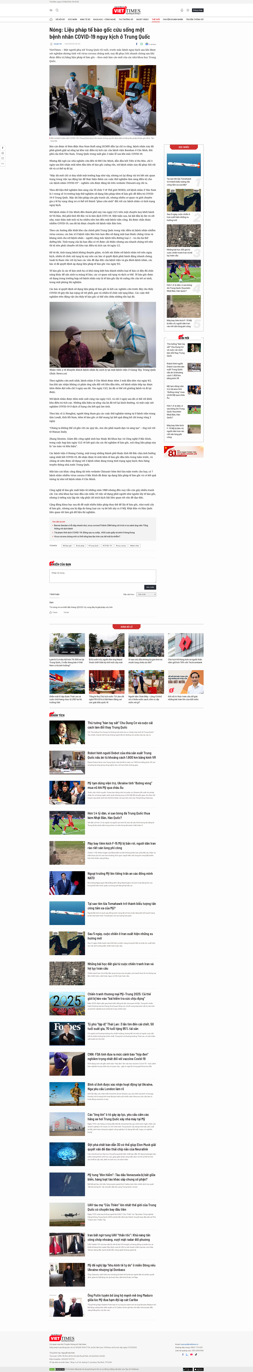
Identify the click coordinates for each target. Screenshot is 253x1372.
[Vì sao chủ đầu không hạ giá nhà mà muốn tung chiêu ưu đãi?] (146, 645)
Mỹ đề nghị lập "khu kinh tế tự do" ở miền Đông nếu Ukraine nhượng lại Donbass (121, 1267)
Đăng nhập (198, 10)
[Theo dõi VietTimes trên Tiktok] (196, 1354)
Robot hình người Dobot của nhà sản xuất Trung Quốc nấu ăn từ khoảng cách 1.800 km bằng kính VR (175, 371)
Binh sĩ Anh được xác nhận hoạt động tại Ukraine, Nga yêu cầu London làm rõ (120, 1086)
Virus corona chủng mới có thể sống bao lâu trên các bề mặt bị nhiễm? (87, 536)
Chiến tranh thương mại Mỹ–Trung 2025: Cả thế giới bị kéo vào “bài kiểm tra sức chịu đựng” (119, 996)
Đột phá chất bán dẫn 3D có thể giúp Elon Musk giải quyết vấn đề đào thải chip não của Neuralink (122, 1147)
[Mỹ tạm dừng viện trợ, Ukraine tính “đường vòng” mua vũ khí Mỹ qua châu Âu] (194, 390)
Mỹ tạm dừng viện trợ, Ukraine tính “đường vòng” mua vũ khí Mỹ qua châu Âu (176, 392)
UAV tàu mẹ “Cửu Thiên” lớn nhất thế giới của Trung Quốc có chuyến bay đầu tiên (122, 1207)
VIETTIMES (126, 10)
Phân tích (57, 715)
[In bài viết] (141, 44)
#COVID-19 (107, 546)
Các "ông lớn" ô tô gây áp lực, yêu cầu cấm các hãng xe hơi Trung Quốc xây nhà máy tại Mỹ (118, 1116)
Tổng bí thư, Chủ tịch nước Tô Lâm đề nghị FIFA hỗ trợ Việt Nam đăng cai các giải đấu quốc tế (106, 699)
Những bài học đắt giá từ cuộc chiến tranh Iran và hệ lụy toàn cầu (179, 252)
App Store (188, 1369)
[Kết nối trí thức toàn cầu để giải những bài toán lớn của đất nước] (186, 682)
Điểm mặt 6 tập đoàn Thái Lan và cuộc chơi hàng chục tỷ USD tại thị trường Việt (65, 699)
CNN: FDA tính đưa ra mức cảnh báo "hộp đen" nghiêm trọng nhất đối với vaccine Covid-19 (118, 1056)
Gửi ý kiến (150, 587)
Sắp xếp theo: (129, 594)
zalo (187, 1354)
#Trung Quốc (94, 546)
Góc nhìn (72, 19)
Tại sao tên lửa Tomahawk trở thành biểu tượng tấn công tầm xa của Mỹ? (179, 182)
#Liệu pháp (80, 546)
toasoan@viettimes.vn (189, 1344)
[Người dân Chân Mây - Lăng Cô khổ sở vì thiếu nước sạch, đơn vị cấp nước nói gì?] (146, 682)
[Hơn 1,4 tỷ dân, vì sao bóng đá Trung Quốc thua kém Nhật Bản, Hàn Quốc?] (184, 271)
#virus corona (121, 546)
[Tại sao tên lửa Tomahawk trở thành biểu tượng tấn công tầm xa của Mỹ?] (184, 165)
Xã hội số (60, 19)
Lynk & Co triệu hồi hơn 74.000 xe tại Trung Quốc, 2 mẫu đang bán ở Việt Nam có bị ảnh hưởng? (66, 662)
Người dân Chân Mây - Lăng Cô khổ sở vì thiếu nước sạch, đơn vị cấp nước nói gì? (145, 699)
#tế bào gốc (67, 546)
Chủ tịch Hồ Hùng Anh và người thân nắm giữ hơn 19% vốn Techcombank (185, 661)
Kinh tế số (85, 19)
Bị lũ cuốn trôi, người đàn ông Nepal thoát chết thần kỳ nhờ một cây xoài (106, 661)
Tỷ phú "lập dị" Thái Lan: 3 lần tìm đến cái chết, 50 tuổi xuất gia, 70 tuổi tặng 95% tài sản (121, 1026)
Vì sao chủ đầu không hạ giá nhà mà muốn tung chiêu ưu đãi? (145, 661)
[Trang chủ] (51, 19)
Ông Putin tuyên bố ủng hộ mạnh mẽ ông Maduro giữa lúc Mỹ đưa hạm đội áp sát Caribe (120, 1297)
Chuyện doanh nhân (173, 19)
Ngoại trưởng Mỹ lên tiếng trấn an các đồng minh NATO (120, 875)
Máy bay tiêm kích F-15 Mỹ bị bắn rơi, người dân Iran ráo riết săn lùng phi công (179, 323)
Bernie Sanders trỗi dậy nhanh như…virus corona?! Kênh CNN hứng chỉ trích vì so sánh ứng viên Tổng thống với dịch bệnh (101, 527)
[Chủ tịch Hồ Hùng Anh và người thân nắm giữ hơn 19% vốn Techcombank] (186, 645)
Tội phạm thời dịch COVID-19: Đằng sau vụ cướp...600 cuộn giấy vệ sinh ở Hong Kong (94, 532)
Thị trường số (126, 19)
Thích (55, 612)
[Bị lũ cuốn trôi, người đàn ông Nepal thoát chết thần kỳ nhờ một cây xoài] (107, 645)
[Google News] (150, 44)
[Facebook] (136, 44)
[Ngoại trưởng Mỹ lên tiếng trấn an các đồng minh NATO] (67, 883)
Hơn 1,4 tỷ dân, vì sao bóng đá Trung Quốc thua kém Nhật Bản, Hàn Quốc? (179, 288)
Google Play (199, 1369)
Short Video (142, 19)
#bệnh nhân (134, 546)
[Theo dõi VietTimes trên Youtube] (191, 1354)
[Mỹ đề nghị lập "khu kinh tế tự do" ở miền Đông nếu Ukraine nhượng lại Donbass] (67, 1275)
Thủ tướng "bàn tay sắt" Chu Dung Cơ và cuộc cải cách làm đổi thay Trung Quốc (176, 350)
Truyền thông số (195, 19)
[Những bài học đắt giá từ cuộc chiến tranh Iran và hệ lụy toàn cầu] (184, 235)
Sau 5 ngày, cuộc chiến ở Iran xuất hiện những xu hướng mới (178, 217)
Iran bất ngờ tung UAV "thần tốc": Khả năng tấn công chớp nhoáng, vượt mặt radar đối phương (119, 1237)
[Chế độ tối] (187, 10)
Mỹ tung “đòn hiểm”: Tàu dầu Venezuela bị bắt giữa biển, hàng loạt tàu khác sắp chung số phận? (121, 1177)
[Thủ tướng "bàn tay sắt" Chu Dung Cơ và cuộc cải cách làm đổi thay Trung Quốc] (194, 347)
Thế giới (156, 19)
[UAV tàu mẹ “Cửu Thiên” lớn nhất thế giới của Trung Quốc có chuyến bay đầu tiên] (67, 1214)
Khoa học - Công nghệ (104, 19)
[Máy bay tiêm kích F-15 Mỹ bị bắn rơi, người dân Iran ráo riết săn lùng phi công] (184, 306)
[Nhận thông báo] (182, 10)
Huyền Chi (58, 44)
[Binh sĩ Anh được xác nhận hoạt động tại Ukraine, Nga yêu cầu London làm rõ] (67, 1094)
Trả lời (66, 612)
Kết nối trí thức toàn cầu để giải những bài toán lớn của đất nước (183, 698)
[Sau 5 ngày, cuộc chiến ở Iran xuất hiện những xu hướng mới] (184, 200)
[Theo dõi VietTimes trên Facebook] (183, 1354)
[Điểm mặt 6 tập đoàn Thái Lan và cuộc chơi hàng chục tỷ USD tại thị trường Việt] (67, 682)
